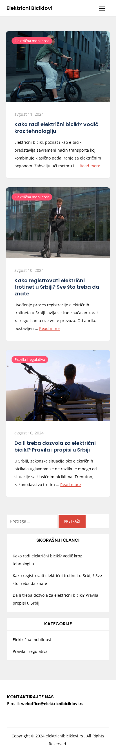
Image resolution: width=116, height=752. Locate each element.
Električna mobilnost (32, 40)
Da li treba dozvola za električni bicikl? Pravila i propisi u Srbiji (55, 446)
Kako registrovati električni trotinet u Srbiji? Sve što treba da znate (56, 287)
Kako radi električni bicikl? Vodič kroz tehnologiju (56, 127)
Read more (90, 165)
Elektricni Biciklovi (29, 8)
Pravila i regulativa (30, 359)
